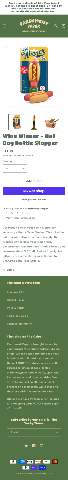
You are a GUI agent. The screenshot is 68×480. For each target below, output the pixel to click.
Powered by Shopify (45, 474)
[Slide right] (64, 123)
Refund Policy (15, 300)
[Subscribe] (57, 432)
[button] (4, 26)
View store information (20, 218)
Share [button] (10, 269)
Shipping (7, 155)
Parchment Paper (29, 474)
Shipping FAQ (15, 292)
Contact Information (19, 323)
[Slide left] (4, 123)
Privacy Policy (15, 307)
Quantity (7, 161)
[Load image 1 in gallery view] (16, 122)
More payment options (34, 199)
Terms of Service (17, 316)
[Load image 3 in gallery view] (51, 122)
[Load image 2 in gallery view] (34, 122)
